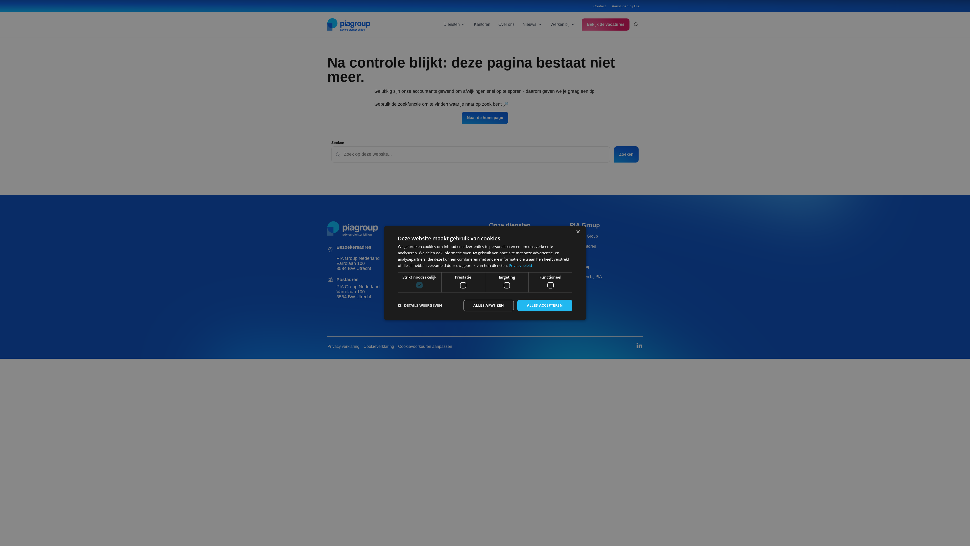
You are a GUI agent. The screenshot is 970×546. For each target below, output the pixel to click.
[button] (420, 305)
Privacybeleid (520, 265)
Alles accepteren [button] (545, 305)
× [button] (578, 232)
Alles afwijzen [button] (488, 305)
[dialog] (485, 273)
